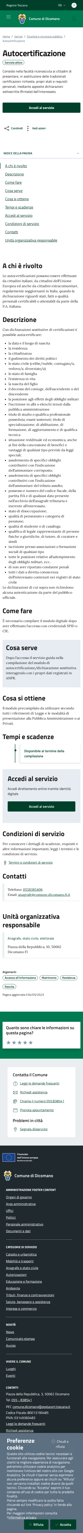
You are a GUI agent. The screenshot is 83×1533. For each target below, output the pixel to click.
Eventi (10, 1375)
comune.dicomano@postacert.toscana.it (41, 1406)
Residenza (68, 977)
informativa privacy (22, 1517)
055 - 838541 (21, 1399)
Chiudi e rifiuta (65, 1444)
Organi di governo (19, 1197)
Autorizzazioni (16, 1274)
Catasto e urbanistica (21, 1254)
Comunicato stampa (20, 1338)
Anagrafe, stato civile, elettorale (31, 938)
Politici (11, 1217)
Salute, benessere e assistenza (28, 1301)
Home (6, 36)
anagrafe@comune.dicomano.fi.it (44, 895)
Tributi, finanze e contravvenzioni (30, 1295)
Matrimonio (49, 977)
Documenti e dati (18, 1231)
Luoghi (11, 1368)
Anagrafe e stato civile (22, 1267)
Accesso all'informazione (20, 977)
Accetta (68, 1524)
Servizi (18, 36)
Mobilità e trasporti (20, 1261)
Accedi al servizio (41, 806)
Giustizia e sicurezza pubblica (44, 36)
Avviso (11, 1345)
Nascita (9, 986)
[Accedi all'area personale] (74, 5)
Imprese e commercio (21, 1308)
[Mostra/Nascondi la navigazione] (8, 16)
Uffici (9, 1210)
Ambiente (13, 1288)
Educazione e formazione (24, 1281)
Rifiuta (41, 1524)
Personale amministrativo (24, 1224)
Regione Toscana (16, 5)
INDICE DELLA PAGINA (17, 153)
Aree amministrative (21, 1203)
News (10, 1331)
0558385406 (33, 889)
